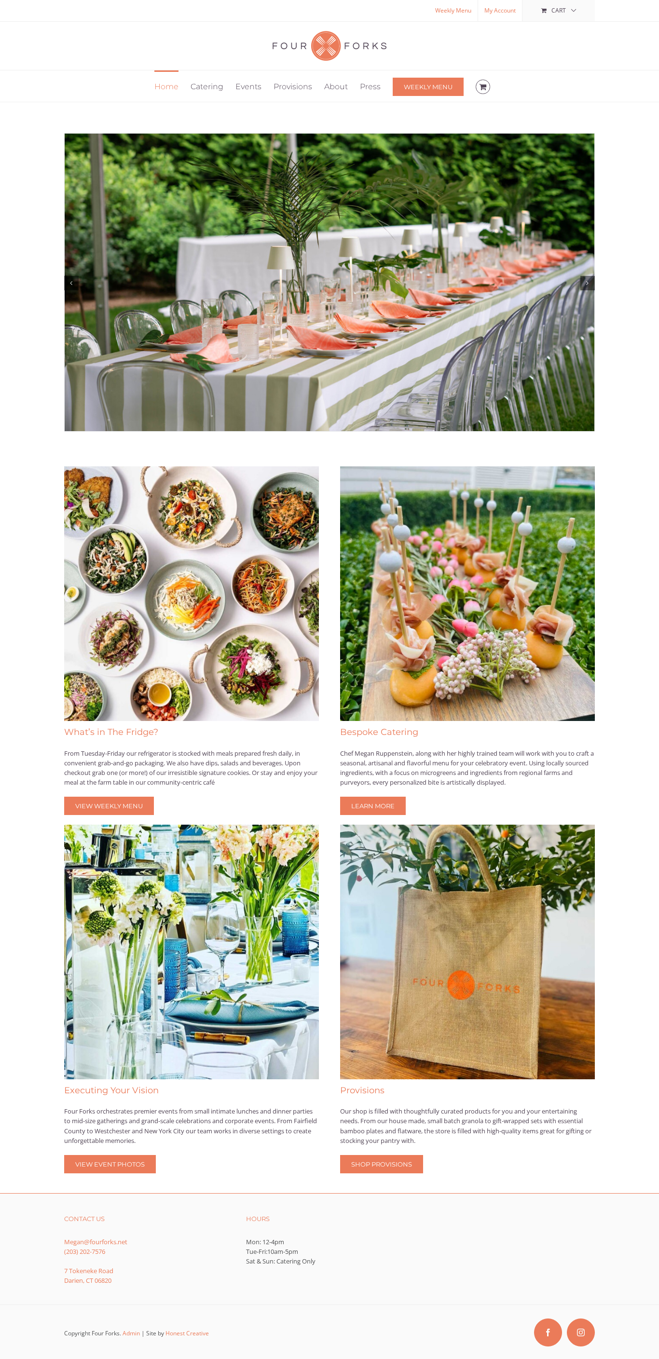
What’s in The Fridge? (111, 732)
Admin (131, 1333)
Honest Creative (187, 1333)
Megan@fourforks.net (95, 1241)
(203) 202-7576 (84, 1251)
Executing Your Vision (111, 1090)
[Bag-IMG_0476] (467, 827)
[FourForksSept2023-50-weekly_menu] (191, 469)
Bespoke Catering (379, 732)
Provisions (362, 1090)
